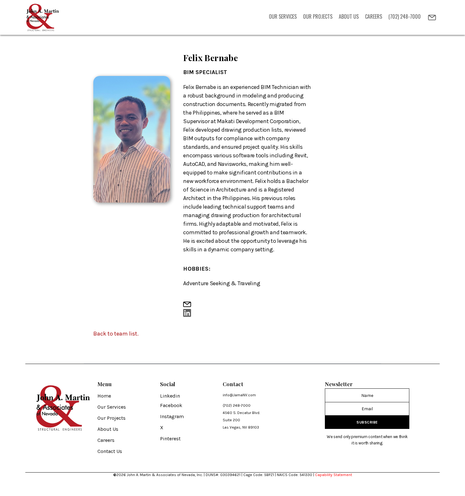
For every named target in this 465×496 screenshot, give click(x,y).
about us (349, 16)
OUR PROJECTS (317, 16)
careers (373, 16)
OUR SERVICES (283, 16)
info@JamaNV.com (239, 395)
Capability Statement (333, 475)
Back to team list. (116, 333)
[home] (43, 17)
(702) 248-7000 (404, 16)
